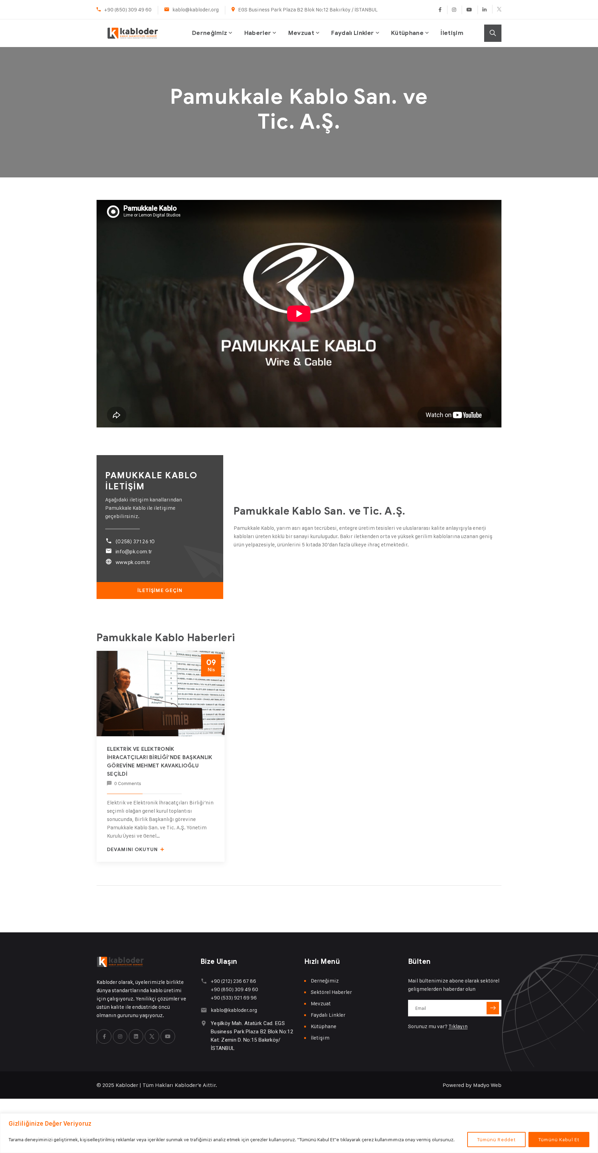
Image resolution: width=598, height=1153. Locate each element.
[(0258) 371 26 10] (108, 540)
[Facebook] (440, 10)
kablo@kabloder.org (195, 9)
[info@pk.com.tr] (108, 550)
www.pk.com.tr (133, 562)
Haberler (257, 33)
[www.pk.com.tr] (108, 561)
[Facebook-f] (104, 1036)
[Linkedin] (484, 10)
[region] (299, 1133)
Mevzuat (301, 33)
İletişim (452, 33)
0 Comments (127, 783)
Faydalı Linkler (352, 33)
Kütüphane (407, 33)
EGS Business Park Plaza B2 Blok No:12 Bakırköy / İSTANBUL (308, 9)
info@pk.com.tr (134, 551)
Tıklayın (458, 1026)
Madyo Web (487, 1085)
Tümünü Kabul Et (558, 1139)
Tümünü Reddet (496, 1139)
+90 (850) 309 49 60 (128, 9)
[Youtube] (469, 10)
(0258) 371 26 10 (135, 541)
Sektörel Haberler (331, 992)
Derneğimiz (209, 33)
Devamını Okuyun (133, 849)
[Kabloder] (132, 25)
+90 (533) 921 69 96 (234, 997)
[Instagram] (454, 10)
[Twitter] (496, 9)
